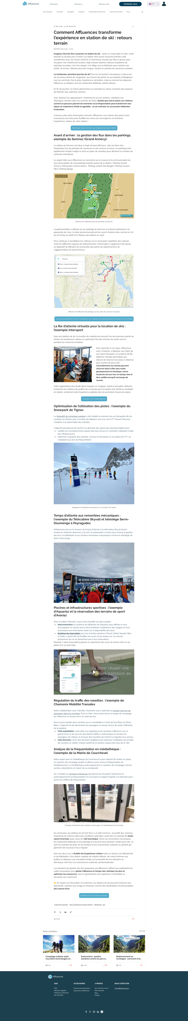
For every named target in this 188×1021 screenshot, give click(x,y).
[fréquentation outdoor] (58, 944)
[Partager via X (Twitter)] (60, 912)
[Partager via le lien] (71, 912)
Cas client (59, 12)
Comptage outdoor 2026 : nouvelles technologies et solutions (58, 957)
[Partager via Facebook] (55, 912)
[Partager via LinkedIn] (65, 912)
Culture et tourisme (116, 12)
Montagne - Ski (99, 904)
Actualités (70, 12)
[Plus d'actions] (133, 26)
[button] (54, 4)
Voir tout (142, 931)
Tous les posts (47, 12)
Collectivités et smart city (97, 12)
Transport (81, 12)
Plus (128, 12)
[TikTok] (102, 1011)
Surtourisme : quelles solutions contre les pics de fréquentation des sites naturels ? (94, 957)
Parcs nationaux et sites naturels (81, 904)
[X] (90, 1011)
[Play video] (94, 672)
